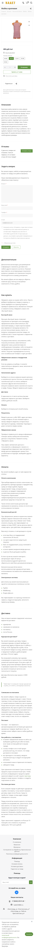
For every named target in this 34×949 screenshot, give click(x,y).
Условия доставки (17, 866)
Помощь (17, 861)
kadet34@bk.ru (18, 905)
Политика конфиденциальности (17, 854)
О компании (17, 842)
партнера (27, 776)
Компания (17, 839)
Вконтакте (16, 892)
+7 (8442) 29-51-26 (18, 901)
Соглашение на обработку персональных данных (17, 850)
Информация (17, 858)
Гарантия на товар (17, 869)
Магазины (17, 847)
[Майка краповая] (17, 29)
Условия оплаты (17, 864)
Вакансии (17, 845)
